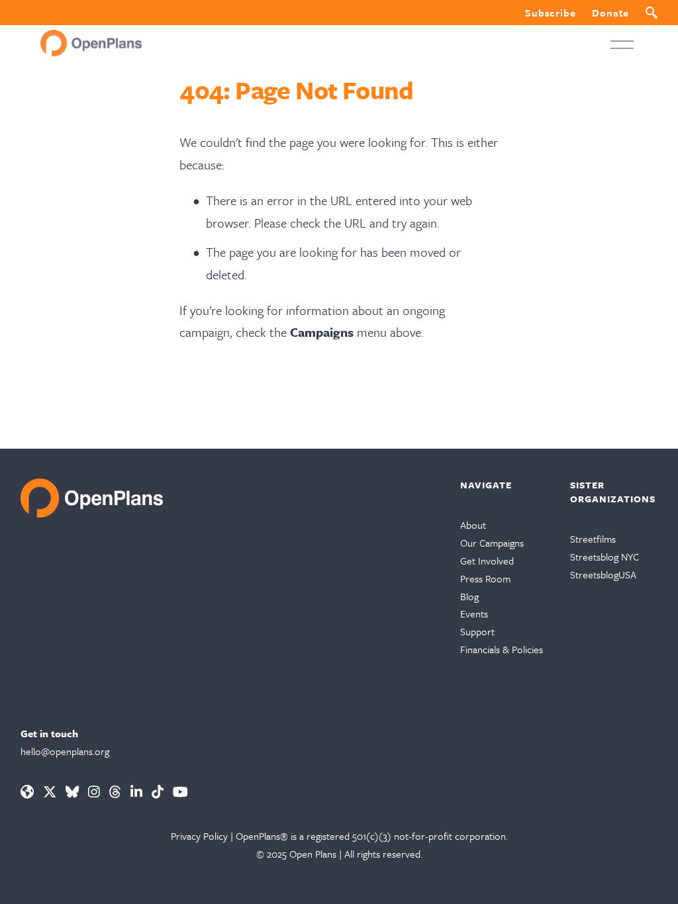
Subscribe (550, 12)
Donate (610, 12)
